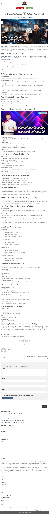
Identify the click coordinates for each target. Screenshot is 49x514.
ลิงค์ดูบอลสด (3, 479)
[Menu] (1, 3)
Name (3, 378)
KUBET (2, 46)
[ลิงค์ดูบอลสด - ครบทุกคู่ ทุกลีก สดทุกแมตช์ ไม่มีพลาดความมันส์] (24, 3)
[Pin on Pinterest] (28, 341)
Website (3, 389)
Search (2, 403)
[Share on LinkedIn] (30, 341)
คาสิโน (24, 12)
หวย (2, 445)
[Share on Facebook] (21, 341)
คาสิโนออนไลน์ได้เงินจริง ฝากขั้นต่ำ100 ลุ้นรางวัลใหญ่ (12, 422)
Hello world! (5, 357)
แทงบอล (2, 450)
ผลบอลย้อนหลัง (4, 484)
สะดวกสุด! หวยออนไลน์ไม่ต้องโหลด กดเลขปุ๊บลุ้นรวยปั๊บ (12, 336)
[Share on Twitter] (23, 341)
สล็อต (2, 443)
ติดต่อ (2, 498)
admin (30, 17)
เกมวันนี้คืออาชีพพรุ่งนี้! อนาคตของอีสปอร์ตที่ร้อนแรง (12, 416)
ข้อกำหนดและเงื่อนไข (5, 497)
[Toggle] (47, 480)
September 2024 (4, 436)
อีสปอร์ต (2, 447)
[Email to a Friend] (26, 341)
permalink (32, 344)
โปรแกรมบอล (4, 486)
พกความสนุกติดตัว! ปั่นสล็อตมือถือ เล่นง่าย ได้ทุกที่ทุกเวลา (13, 413)
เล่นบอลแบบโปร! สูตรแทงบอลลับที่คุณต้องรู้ (10, 418)
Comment (4, 368)
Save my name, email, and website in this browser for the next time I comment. (18, 395)
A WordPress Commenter (6, 428)
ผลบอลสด (3, 482)
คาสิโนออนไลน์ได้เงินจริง (6, 56)
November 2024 (4, 433)
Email (3, 384)
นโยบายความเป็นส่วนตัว (6, 495)
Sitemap (2, 500)
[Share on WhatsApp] (19, 341)
